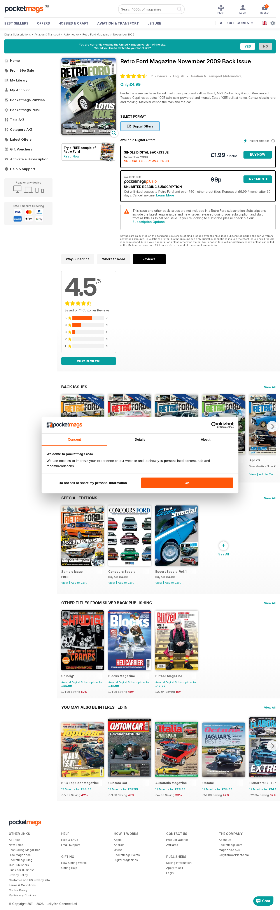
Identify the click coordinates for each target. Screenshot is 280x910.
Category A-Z (21, 129)
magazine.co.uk (229, 850)
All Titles (14, 839)
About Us (225, 839)
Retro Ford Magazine (95, 34)
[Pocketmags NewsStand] (26, 8)
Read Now (71, 156)
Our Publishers (19, 865)
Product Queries (177, 839)
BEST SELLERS (16, 23)
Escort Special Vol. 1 (171, 571)
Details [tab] (140, 439)
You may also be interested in (94, 707)
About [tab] (205, 439)
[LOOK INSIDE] (88, 134)
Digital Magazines (126, 860)
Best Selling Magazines (24, 850)
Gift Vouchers (21, 149)
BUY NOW (257, 154)
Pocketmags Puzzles (27, 100)
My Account (20, 90)
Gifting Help (69, 867)
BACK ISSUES (74, 387)
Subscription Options (149, 222)
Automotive (71, 34)
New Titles (16, 844)
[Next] (272, 426)
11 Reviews (159, 76)
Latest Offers (21, 139)
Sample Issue (72, 571)
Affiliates (172, 844)
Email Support (70, 844)
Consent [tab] (74, 439)
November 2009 (123, 34)
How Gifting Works (74, 862)
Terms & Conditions (22, 885)
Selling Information (179, 862)
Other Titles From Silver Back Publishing (106, 603)
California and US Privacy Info (29, 880)
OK (187, 482)
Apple (118, 839)
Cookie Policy (18, 890)
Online (118, 850)
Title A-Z (17, 120)
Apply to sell (174, 867)
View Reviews (88, 361)
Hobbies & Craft (73, 23)
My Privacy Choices (22, 895)
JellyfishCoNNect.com (234, 855)
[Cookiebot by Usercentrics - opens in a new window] (214, 425)
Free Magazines (20, 855)
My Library (19, 80)
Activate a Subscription (29, 159)
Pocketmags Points (127, 855)
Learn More (165, 195)
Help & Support (22, 169)
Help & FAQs (69, 839)
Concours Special (122, 571)
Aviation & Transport (118, 23)
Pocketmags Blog (20, 860)
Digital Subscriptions (17, 34)
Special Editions (79, 498)
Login (170, 873)
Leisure (154, 23)
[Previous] (64, 745)
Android (119, 844)
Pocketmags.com (230, 844)
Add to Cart (267, 474)
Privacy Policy (18, 875)
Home (15, 60)
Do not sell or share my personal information (93, 482)
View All (270, 387)
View (252, 474)
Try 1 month (257, 179)
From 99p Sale (22, 70)
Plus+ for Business (21, 870)
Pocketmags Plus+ (25, 110)
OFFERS (43, 23)
